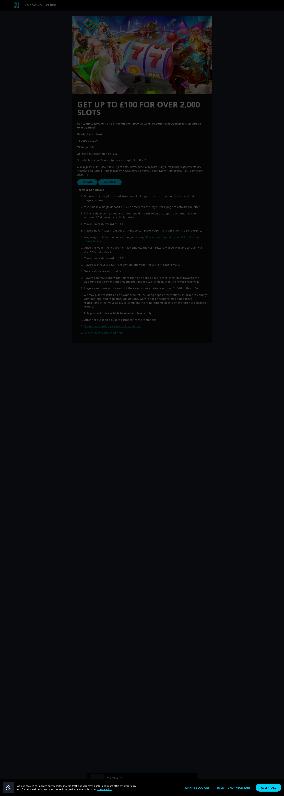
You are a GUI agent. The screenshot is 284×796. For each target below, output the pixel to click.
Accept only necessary (233, 787)
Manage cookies (197, 787)
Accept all (268, 787)
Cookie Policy (104, 789)
